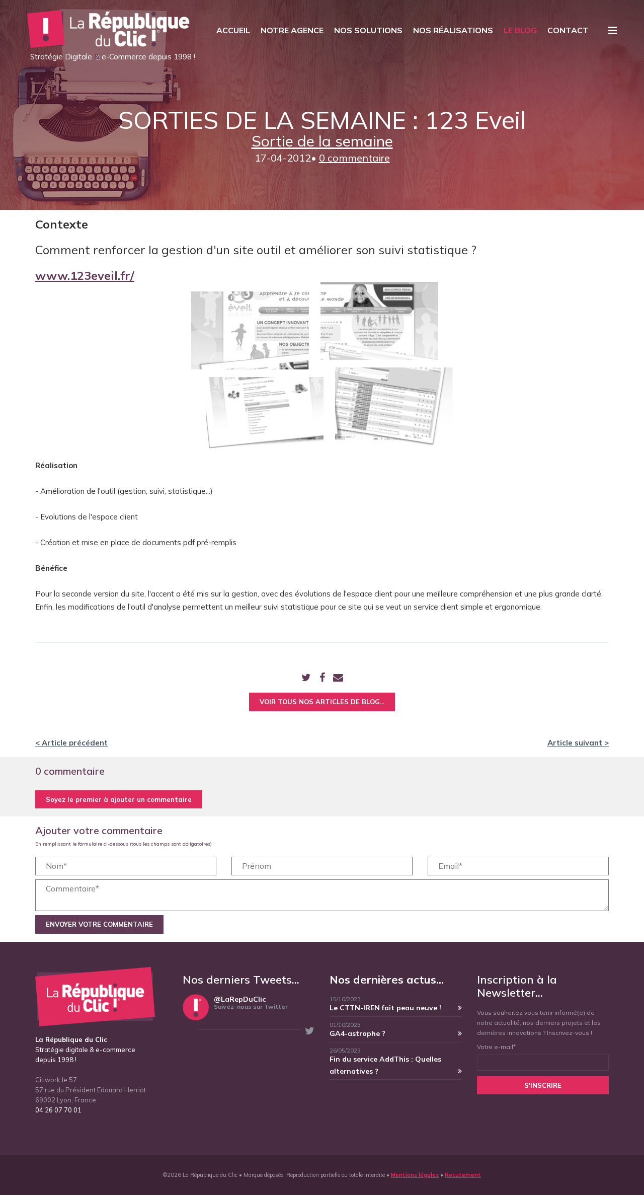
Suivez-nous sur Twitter (251, 1006)
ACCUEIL (233, 30)
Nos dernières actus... (387, 980)
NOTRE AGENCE (292, 30)
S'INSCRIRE (542, 1085)
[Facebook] (322, 678)
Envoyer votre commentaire (99, 924)
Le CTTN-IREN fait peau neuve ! (385, 1007)
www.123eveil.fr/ (84, 275)
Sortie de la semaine (322, 141)
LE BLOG (520, 30)
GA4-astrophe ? (357, 1033)
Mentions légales (415, 1174)
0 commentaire (354, 158)
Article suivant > (578, 743)
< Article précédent (71, 743)
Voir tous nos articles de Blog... (322, 702)
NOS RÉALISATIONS (453, 30)
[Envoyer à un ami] (338, 678)
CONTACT (568, 30)
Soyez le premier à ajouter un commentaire (119, 799)
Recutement (463, 1174)
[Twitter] (306, 678)
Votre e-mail (496, 1047)
